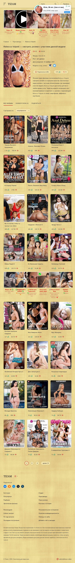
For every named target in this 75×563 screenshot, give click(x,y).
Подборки (7, 500)
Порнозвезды (17, 41)
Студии (41, 493)
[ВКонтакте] (5, 486)
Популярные (8, 496)
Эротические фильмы (10, 503)
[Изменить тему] (16, 476)
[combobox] (23, 111)
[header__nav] (5, 4)
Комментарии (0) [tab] (22, 103)
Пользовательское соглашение (48, 510)
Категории (7, 493)
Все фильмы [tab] (8, 103)
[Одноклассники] (9, 486)
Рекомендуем (8, 510)
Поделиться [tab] (36, 103)
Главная (6, 41)
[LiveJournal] (22, 486)
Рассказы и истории (45, 503)
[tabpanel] (37, 285)
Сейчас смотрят (9, 513)
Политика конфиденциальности (49, 513)
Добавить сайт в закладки (47, 520)
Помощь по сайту (44, 517)
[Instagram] (50, 65)
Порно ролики (43, 500)
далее (45, 463)
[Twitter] (54, 65)
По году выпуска (9, 517)
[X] (18, 486)
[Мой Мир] (13, 486)
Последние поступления (11, 520)
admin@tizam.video (65, 559)
